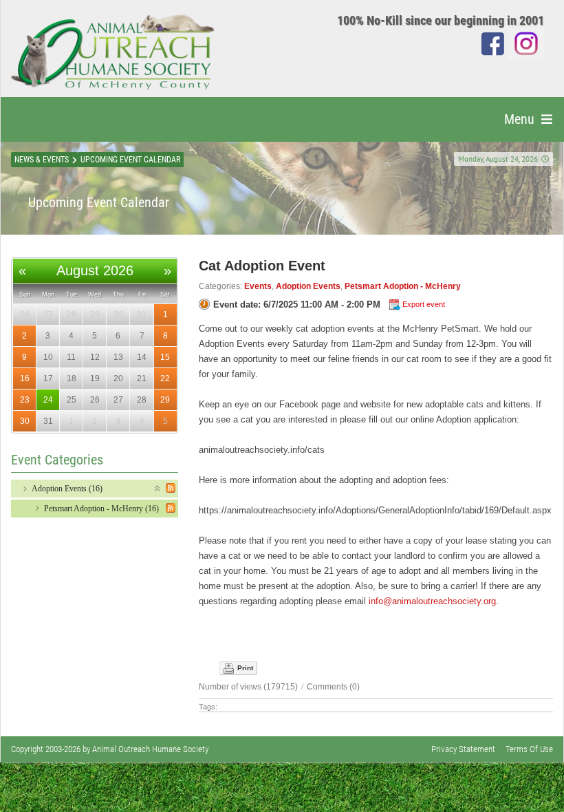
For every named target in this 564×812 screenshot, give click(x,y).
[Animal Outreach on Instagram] (526, 43)
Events (258, 286)
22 (165, 378)
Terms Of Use (529, 749)
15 (165, 357)
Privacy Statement (463, 749)
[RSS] (170, 488)
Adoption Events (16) (67, 488)
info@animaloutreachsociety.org (432, 601)
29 (165, 400)
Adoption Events (308, 286)
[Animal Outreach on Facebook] (492, 43)
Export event (423, 304)
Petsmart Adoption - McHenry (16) (101, 508)
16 (25, 378)
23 (25, 400)
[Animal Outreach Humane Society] (113, 51)
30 (25, 421)
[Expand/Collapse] (158, 487)
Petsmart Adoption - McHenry (403, 286)
